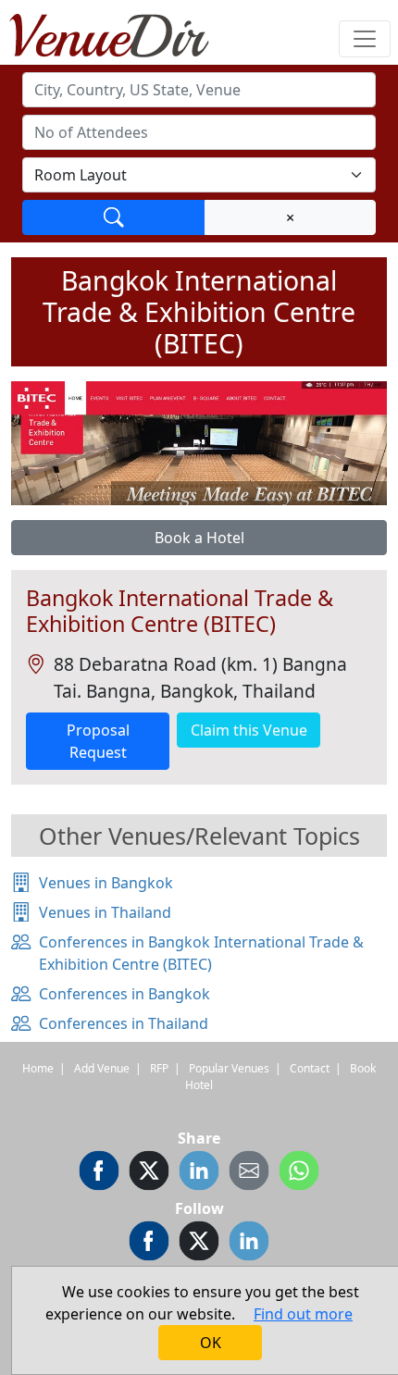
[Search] (113, 217)
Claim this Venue (249, 730)
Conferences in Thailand (123, 1023)
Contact (310, 1068)
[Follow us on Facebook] (149, 1243)
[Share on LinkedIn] (199, 1173)
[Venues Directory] (118, 32)
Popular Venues (229, 1068)
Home (38, 1068)
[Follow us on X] (199, 1243)
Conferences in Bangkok (124, 994)
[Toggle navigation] (365, 38)
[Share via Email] (249, 1173)
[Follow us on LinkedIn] (249, 1243)
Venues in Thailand (105, 912)
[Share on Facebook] (99, 1173)
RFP (159, 1068)
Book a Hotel (199, 537)
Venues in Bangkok (106, 883)
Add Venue (102, 1068)
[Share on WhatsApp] (299, 1173)
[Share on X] (149, 1173)
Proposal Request (98, 741)
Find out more (303, 1314)
